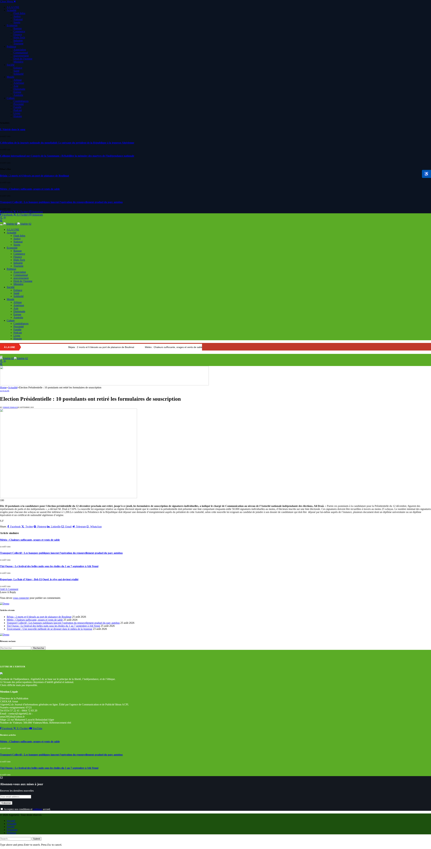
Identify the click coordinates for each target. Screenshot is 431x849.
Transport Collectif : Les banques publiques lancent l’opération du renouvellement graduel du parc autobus (61, 202)
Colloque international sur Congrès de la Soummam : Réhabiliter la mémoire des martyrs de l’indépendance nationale (67, 155)
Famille (17, 107)
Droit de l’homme (22, 58)
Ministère (18, 61)
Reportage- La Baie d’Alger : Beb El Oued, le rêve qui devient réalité (39, 579)
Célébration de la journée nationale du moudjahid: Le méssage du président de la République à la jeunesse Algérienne (67, 142)
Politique (11, 46)
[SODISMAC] (104, 384)
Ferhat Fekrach (10, 407)
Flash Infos (19, 13)
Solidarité (18, 73)
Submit (36, 839)
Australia (18, 95)
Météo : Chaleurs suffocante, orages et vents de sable (30, 189)
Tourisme (18, 43)
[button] (426, 174)
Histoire (17, 116)
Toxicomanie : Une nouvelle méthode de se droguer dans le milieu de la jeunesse (49, 628)
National (18, 19)
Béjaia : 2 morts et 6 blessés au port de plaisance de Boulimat (34, 175)
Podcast (17, 110)
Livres (16, 113)
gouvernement (21, 55)
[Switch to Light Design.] (4, 217)
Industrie (18, 40)
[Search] (1, 220)
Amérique (18, 82)
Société (10, 64)
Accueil (11, 820)
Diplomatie (19, 89)
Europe (17, 92)
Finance (17, 34)
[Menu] (1, 224)
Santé (16, 70)
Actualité (11, 10)
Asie (15, 86)
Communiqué (20, 52)
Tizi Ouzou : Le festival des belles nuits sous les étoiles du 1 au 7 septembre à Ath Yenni (49, 566)
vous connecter (21, 597)
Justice (17, 16)
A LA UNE (13, 7)
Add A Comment (9, 589)
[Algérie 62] (17, 223)
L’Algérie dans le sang (12, 129)
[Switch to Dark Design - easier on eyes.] (1, 217)
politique (37, 809)
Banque (17, 28)
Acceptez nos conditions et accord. (27, 809)
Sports (16, 22)
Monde (10, 76)
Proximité (18, 104)
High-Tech (19, 37)
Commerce (19, 31)
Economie (12, 25)
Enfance (17, 67)
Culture (11, 98)
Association (19, 49)
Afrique (17, 79)
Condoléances (20, 101)
